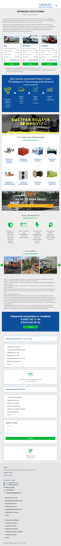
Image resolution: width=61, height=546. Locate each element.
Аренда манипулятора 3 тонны (16, 349)
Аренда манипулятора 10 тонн (16, 358)
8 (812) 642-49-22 (45, 5)
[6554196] (48, 265)
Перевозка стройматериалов (9, 183)
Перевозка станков (13, 403)
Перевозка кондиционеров (23, 183)
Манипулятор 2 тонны (13, 347)
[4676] (30, 265)
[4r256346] (12, 265)
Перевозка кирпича (13, 412)
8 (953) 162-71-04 (45, 4)
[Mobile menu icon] (56, 5)
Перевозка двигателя (13, 406)
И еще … (9, 364)
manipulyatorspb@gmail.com (13, 493)
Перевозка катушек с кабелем (16, 409)
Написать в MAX (9, 487)
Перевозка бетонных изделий (9, 160)
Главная (24, 14)
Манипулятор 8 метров (14, 361)
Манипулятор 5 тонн (13, 352)
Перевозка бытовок (37, 160)
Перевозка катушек (37, 183)
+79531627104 (10, 490)
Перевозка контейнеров (23, 160)
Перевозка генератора (52, 183)
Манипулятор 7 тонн (13, 355)
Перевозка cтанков (52, 160)
